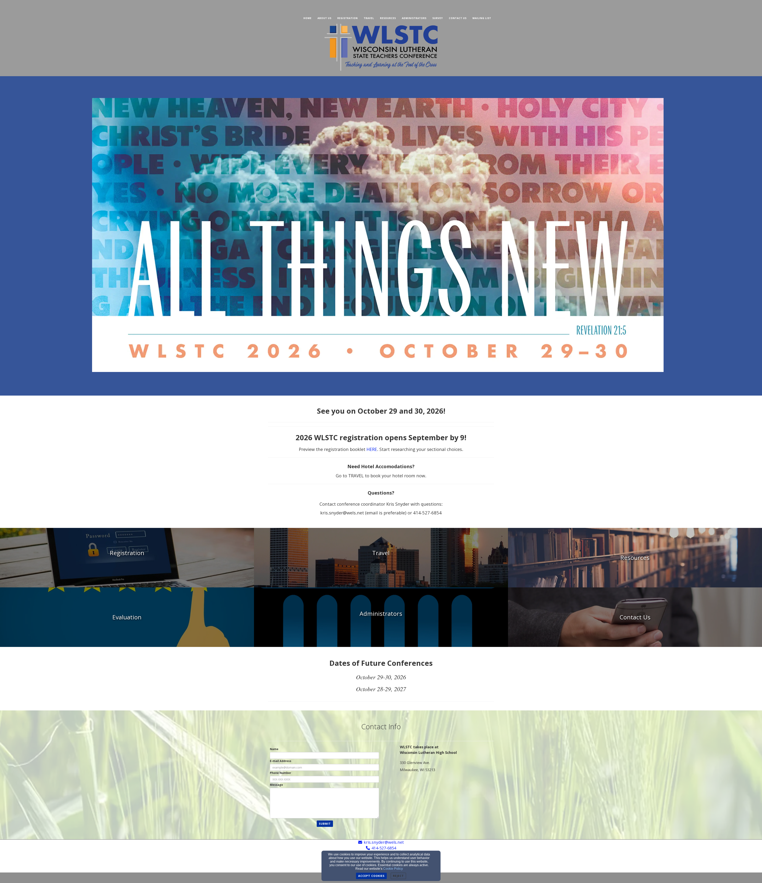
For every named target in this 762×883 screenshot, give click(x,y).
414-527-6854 (383, 848)
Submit (325, 823)
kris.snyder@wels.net (384, 842)
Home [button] (307, 18)
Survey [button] (437, 18)
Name (274, 749)
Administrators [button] (414, 18)
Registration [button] (347, 18)
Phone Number (280, 773)
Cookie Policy (393, 868)
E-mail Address (280, 761)
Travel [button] (369, 18)
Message (276, 785)
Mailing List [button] (481, 18)
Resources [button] (388, 18)
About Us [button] (324, 18)
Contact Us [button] (458, 18)
